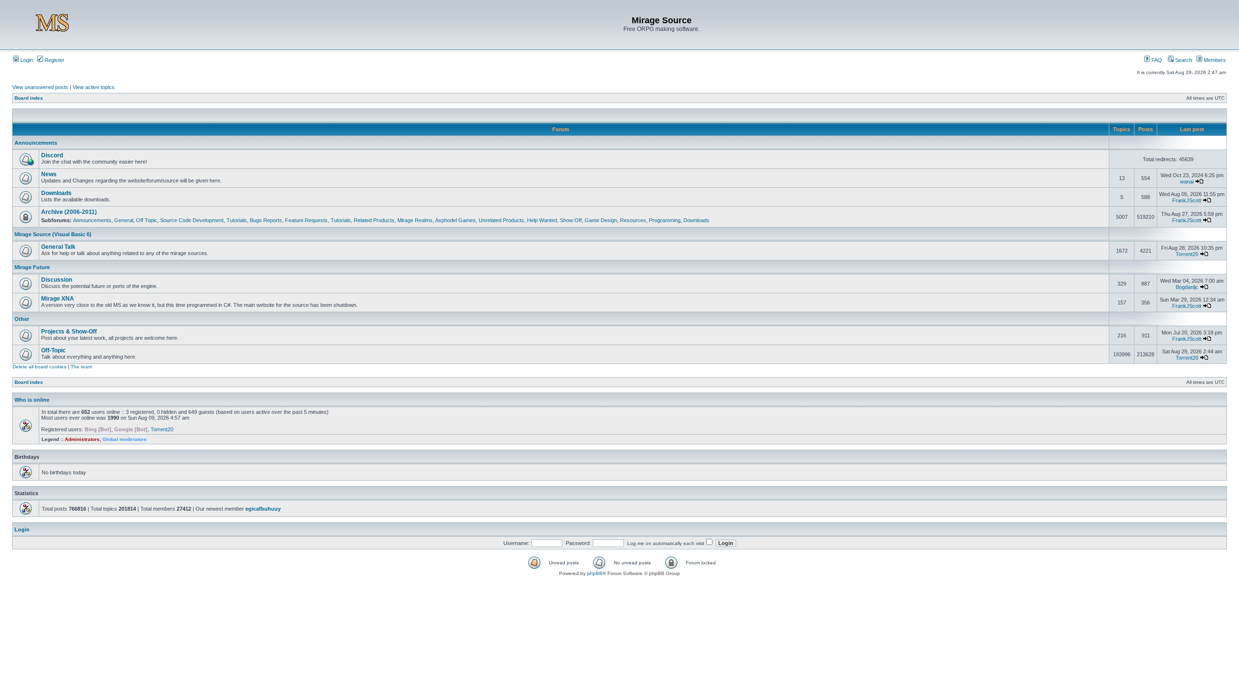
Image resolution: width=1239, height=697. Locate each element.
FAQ (1156, 60)
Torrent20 (1187, 254)
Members (1214, 60)
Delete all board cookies (39, 366)
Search (1183, 60)
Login (26, 60)
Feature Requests (306, 220)
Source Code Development (192, 220)
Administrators (82, 439)
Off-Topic (53, 350)
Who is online (32, 400)
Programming (664, 220)
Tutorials (237, 220)
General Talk (58, 246)
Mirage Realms (415, 220)
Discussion (56, 279)
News (49, 174)
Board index (29, 98)
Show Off (571, 220)
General (123, 220)
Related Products (374, 220)
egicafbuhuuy (263, 509)
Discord (52, 155)
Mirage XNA (57, 298)
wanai (1187, 181)
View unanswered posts (40, 87)
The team (81, 366)
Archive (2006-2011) (69, 212)
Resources (633, 220)
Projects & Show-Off (69, 331)
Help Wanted (542, 220)
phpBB (595, 573)
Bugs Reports (266, 220)
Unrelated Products (501, 220)
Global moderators (125, 439)
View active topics (94, 87)
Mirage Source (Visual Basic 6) (53, 234)
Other (22, 319)
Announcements (36, 143)
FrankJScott (1186, 200)
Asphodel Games (455, 220)
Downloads (56, 193)
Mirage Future (32, 267)
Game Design (601, 220)
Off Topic (146, 220)
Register (53, 60)
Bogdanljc (1187, 287)
